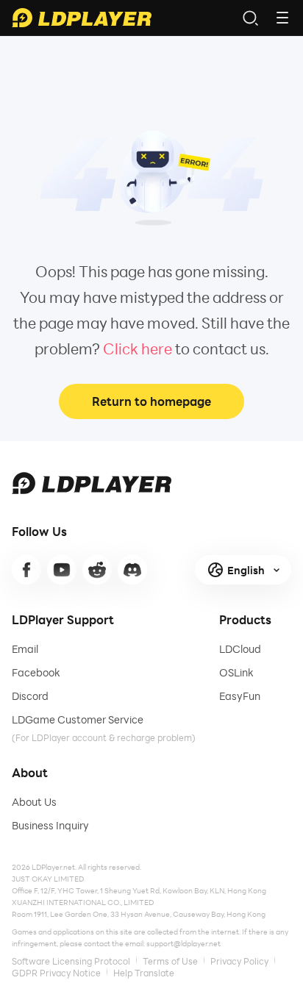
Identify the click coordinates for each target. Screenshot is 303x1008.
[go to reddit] (97, 570)
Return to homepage (151, 401)
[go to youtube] (61, 570)
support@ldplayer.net (183, 943)
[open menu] (282, 17)
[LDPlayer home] (82, 17)
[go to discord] (132, 570)
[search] (250, 17)
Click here (137, 348)
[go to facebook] (26, 570)
